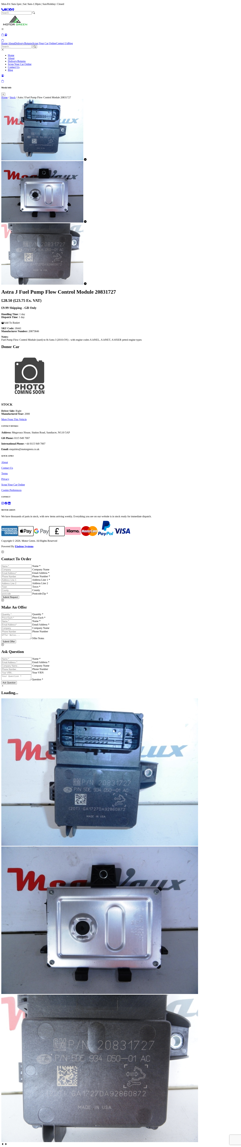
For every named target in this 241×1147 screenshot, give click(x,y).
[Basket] (2, 40)
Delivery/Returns (23, 43)
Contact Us (62, 43)
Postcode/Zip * (40, 593)
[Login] (6, 34)
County (36, 590)
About (11, 43)
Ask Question (9, 682)
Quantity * (37, 614)
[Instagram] (8, 9)
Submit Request (10, 597)
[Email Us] (5, 9)
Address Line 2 (40, 583)
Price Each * (38, 617)
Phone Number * (41, 576)
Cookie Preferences (11, 490)
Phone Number (40, 631)
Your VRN (38, 672)
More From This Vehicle (14, 419)
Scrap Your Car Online (44, 43)
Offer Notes (38, 638)
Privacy (5, 479)
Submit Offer (9, 641)
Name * (36, 566)
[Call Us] (2, 9)
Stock (13, 97)
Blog (70, 43)
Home (4, 43)
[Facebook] (10, 9)
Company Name (40, 569)
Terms (4, 473)
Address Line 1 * (41, 579)
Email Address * (40, 573)
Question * (37, 679)
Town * (36, 586)
